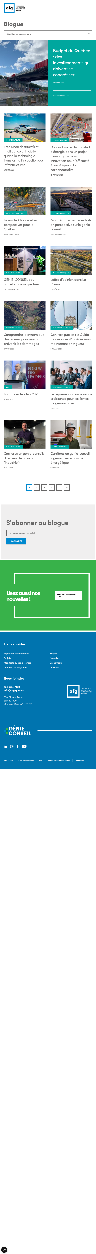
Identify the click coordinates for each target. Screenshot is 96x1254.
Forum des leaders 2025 (21, 393)
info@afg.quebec (14, 690)
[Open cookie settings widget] (4, 1250)
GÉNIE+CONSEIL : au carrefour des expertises (21, 281)
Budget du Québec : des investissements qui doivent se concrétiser (71, 62)
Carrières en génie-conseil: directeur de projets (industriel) (24, 458)
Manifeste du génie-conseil (17, 662)
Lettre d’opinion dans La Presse (68, 281)
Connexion (79, 760)
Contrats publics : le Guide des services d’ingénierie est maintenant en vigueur (71, 339)
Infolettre (54, 667)
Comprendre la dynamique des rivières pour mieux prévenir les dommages (24, 339)
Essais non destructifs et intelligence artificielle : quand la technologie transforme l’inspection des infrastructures (24, 155)
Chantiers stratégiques (15, 667)
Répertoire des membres (16, 653)
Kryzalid (39, 760)
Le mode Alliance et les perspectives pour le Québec (21, 224)
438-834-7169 (12, 686)
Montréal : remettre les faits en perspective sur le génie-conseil (70, 224)
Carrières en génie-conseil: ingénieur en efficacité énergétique (70, 458)
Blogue (53, 653)
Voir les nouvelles (66, 594)
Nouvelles (55, 658)
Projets (7, 658)
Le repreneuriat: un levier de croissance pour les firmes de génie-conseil (71, 398)
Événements (56, 662)
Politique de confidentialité (59, 760)
